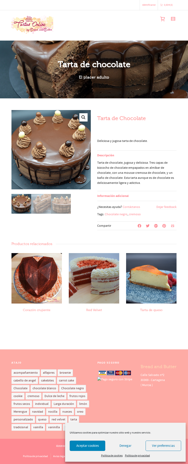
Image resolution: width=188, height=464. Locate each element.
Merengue (20, 412)
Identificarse (148, 5)
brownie (65, 373)
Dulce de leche (54, 396)
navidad (37, 412)
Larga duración (64, 404)
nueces (67, 412)
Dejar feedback (166, 207)
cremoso (135, 214)
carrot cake (66, 380)
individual (42, 404)
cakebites (47, 380)
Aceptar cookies (87, 446)
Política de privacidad (137, 455)
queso (42, 419)
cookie (18, 396)
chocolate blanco (44, 388)
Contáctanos (131, 207)
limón (83, 404)
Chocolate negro (116, 214)
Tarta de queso (151, 310)
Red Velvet (94, 310)
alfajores (49, 373)
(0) (168, 5)
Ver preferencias (163, 446)
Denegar (125, 446)
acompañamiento (26, 373)
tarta (73, 419)
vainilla (38, 427)
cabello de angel (25, 380)
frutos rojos (77, 396)
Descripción (105, 155)
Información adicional (113, 196)
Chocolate (21, 388)
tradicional (21, 427)
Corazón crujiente (36, 310)
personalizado (23, 419)
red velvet (58, 419)
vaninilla (54, 427)
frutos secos (22, 404)
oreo (80, 412)
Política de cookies (112, 455)
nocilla (52, 412)
